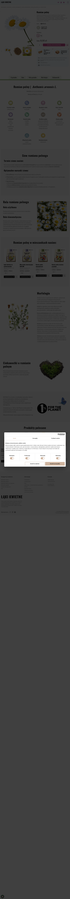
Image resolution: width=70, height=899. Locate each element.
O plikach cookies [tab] (55, 438)
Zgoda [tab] (14, 438)
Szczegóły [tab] (35, 438)
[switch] (27, 458)
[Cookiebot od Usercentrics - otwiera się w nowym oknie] (59, 434)
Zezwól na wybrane (34, 463)
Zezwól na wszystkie (55, 463)
